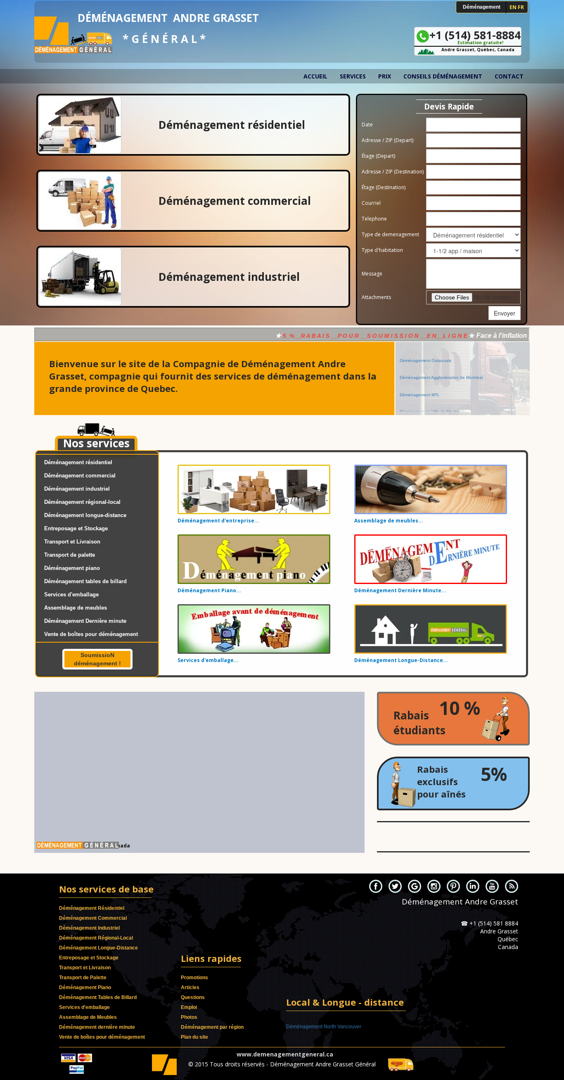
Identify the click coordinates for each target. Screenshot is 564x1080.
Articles (190, 987)
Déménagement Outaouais (425, 372)
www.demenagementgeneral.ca (285, 1054)
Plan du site (194, 1037)
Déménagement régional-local (82, 502)
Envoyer (504, 313)
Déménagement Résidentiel (91, 908)
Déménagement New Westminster (324, 1022)
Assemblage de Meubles (88, 1017)
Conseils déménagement (442, 76)
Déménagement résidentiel (78, 462)
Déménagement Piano (85, 987)
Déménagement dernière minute (97, 1027)
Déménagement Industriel (89, 928)
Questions (193, 997)
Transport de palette (69, 555)
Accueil (315, 76)
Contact (509, 76)
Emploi (189, 1007)
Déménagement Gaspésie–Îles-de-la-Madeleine (445, 355)
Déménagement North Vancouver (323, 1039)
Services (353, 76)
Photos (189, 1017)
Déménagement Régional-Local (96, 938)
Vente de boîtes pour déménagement (91, 634)
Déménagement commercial (80, 475)
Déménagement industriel (77, 489)
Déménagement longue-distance (85, 515)
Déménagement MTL (420, 406)
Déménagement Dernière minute (85, 621)
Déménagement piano (72, 568)
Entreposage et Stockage (76, 528)
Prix (384, 76)
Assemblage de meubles (75, 608)
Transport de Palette (83, 977)
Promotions (194, 977)
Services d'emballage (71, 594)
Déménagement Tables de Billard (98, 997)
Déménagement (481, 7)
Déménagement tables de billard (85, 581)
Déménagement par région (212, 1027)
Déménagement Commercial (93, 918)
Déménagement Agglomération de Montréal (441, 389)
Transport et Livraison (72, 542)
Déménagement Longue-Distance (98, 948)
